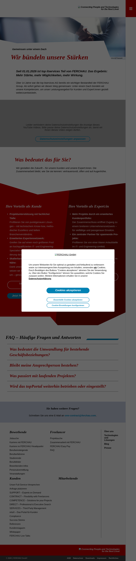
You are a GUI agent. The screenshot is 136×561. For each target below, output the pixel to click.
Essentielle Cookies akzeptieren (68, 300)
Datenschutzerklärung (40, 278)
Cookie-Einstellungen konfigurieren (68, 305)
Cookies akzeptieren (68, 290)
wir (95, 267)
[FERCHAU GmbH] (68, 254)
